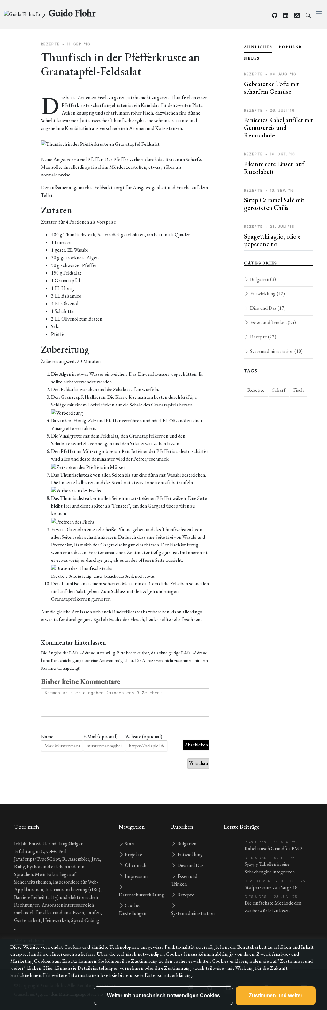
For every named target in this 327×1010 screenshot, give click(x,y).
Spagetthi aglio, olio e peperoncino (272, 240)
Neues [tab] (252, 58)
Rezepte (262, 336)
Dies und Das (267, 308)
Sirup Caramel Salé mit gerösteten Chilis (274, 204)
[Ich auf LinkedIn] (285, 15)
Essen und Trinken (272, 322)
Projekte (133, 854)
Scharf (278, 390)
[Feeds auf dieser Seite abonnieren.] (297, 15)
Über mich (135, 865)
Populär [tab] (290, 46)
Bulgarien (262, 279)
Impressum (136, 876)
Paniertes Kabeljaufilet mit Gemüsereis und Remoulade (278, 127)
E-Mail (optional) (100, 736)
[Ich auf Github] (274, 15)
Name (47, 736)
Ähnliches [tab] (258, 46)
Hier (48, 968)
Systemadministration (276, 351)
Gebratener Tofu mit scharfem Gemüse (271, 88)
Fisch (298, 390)
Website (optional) (143, 736)
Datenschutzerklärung (168, 975)
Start (129, 843)
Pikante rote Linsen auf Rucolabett (274, 168)
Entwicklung (267, 293)
